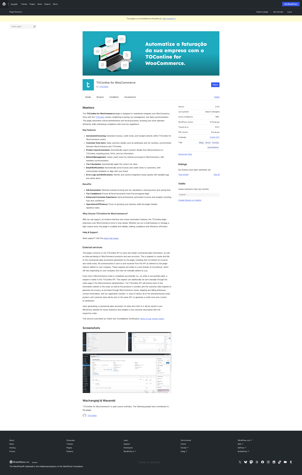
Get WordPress (290, 4)
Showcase (71, 440)
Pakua (215, 85)
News (11, 444)
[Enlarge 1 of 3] (123, 335)
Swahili (34, 462)
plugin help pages (111, 238)
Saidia (216, 97)
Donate (185, 448)
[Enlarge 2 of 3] (168, 335)
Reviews (100, 97)
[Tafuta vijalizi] (34, 26)
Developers (128, 448)
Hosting (12, 448)
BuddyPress (243, 451)
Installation (114, 97)
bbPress (242, 448)
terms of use (145, 318)
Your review (183, 174)
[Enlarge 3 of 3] (168, 356)
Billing (201, 143)
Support (127, 444)
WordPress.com (245, 440)
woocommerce (213, 147)
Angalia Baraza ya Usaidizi (189, 200)
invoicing (215, 143)
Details (88, 97)
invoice (207, 143)
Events (183, 444)
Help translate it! (169, 19)
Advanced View (185, 154)
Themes (70, 444)
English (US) (214, 137)
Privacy (12, 451)
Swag (184, 451)
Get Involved (186, 440)
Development (130, 97)
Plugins (69, 448)
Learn (126, 440)
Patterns (70, 451)
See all (216, 174)
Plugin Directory (15, 12)
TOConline (103, 86)
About (11, 440)
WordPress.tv (130, 451)
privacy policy (158, 318)
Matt (240, 444)
